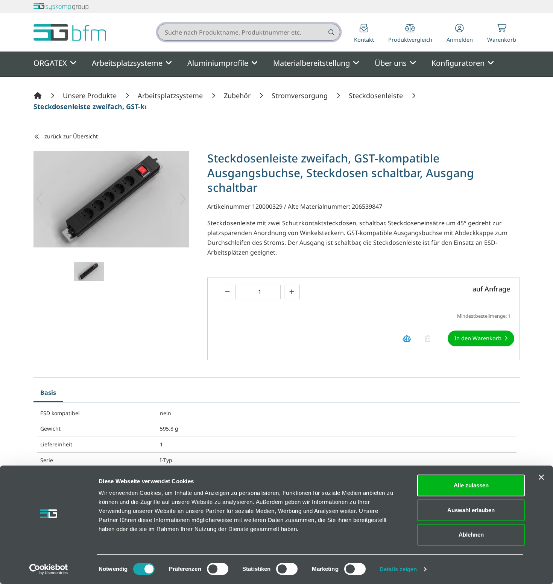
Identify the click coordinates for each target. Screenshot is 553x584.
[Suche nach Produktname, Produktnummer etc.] (331, 32)
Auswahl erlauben (471, 510)
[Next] (183, 198)
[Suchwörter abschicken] (331, 32)
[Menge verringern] (227, 292)
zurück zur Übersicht (71, 136)
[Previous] (39, 198)
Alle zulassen (471, 485)
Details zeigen (398, 569)
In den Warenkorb (477, 338)
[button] (460, 34)
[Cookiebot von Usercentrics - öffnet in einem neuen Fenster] (49, 569)
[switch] (217, 569)
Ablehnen (471, 534)
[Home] (38, 95)
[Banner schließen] (541, 477)
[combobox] (249, 32)
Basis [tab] (48, 392)
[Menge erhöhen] (292, 292)
